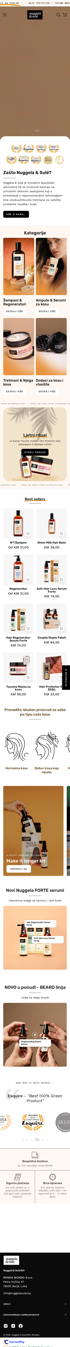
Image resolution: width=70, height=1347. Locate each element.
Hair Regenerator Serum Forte (18, 639)
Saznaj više (14, 311)
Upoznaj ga (18, 869)
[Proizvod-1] (23, 931)
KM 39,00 (51, 547)
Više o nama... (16, 214)
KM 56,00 (18, 694)
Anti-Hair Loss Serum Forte (52, 590)
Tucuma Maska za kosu (18, 688)
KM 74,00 (51, 596)
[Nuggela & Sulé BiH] (35, 14)
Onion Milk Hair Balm (51, 542)
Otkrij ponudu (35, 452)
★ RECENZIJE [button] (66, 678)
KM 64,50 (51, 642)
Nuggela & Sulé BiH (13, 1270)
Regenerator (18, 588)
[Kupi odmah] (28, 533)
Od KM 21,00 (18, 547)
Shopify (35, 1335)
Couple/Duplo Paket (52, 637)
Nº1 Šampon (18, 542)
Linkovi (6, 1304)
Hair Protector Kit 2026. (51, 688)
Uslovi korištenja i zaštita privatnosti (21, 1314)
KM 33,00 (51, 694)
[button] (58, 14)
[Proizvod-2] (47, 931)
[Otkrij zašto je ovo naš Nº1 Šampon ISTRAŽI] (35, 79)
